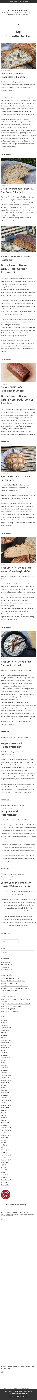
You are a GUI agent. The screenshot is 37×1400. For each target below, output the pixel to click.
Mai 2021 (4, 1060)
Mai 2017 (4, 1170)
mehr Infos (21, 1396)
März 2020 (4, 1090)
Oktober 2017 (5, 1157)
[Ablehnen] (35, 1394)
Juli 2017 (3, 1165)
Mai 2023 (4, 1053)
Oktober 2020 (5, 1077)
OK (12, 1396)
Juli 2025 (3, 1033)
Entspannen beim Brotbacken (10, 978)
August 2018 (5, 1137)
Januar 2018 (4, 1152)
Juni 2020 (4, 1085)
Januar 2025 (4, 1035)
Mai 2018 (4, 1142)
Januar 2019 (4, 1125)
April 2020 (4, 1087)
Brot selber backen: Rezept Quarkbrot (18, 1004)
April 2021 (4, 1063)
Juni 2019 (4, 1112)
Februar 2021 (5, 1068)
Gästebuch (16, 1011)
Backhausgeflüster (18, 10)
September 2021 (6, 1058)
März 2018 (4, 1147)
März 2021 (4, 1065)
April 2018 (4, 1145)
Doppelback (17, 1006)
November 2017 (6, 1155)
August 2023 (5, 1048)
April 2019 (4, 1117)
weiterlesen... (6, 154)
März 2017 (4, 1175)
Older (3, 941)
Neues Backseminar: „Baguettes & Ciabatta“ (14, 986)
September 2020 (6, 1080)
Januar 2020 (4, 1095)
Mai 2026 (4, 1020)
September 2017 (6, 1160)
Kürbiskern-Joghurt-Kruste (9, 983)
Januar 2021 (4, 1070)
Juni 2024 (4, 1038)
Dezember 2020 (6, 1072)
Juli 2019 (3, 1110)
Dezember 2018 (6, 1127)
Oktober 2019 (5, 1102)
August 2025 (5, 1030)
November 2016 (6, 1182)
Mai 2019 (4, 1115)
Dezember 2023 (6, 1040)
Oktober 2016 (5, 1185)
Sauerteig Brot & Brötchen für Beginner (13, 981)
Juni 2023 (4, 1050)
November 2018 (6, 1130)
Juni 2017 (4, 1167)
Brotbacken (4, 962)
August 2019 (5, 1107)
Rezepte (3, 967)
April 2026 (4, 1023)
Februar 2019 (5, 1122)
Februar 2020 (5, 1092)
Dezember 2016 (6, 1180)
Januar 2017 (4, 1177)
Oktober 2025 (5, 1025)
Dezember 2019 (6, 1097)
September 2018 (6, 1135)
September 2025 (6, 1028)
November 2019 (6, 1100)
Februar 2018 (5, 1150)
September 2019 (6, 1105)
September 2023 (6, 1045)
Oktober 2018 (5, 1132)
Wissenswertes (5, 969)
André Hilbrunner (6, 999)
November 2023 (6, 1043)
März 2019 (4, 1120)
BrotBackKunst (5, 964)
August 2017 (5, 1162)
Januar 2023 (4, 1055)
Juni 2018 (4, 1140)
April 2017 (4, 1172)
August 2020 (5, 1082)
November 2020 (6, 1075)
